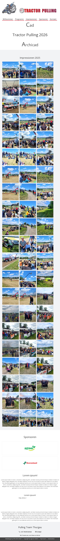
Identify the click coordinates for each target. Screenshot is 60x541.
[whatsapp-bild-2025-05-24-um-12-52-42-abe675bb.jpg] (28, 70)
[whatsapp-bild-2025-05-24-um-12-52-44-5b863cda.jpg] (45, 209)
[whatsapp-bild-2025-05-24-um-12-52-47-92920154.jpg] (45, 331)
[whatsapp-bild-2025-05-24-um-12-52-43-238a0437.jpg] (28, 139)
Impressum (43, 539)
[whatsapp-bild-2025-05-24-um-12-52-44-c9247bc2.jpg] (28, 261)
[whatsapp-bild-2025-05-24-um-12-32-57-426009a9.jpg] (28, 174)
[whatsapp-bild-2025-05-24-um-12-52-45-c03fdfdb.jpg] (28, 418)
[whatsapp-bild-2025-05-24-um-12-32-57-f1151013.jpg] (45, 191)
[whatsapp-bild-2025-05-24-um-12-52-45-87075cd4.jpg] (45, 348)
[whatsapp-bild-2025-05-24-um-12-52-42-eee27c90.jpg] (28, 279)
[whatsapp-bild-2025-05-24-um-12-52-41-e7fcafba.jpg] (45, 87)
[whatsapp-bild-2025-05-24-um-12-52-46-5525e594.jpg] (28, 331)
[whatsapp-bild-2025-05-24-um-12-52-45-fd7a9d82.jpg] (45, 383)
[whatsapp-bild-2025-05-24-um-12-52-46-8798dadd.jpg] (10, 331)
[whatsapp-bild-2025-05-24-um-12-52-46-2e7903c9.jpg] (28, 383)
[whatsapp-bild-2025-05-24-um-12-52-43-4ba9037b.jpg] (45, 261)
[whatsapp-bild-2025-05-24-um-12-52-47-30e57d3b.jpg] (10, 348)
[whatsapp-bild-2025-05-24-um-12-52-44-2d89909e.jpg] (45, 157)
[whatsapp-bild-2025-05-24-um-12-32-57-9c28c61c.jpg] (10, 191)
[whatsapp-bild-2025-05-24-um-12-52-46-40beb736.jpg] (10, 418)
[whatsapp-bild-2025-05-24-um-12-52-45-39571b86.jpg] (10, 366)
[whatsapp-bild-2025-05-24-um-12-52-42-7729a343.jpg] (45, 70)
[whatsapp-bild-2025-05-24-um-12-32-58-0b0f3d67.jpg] (28, 104)
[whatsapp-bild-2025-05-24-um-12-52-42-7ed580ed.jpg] (10, 87)
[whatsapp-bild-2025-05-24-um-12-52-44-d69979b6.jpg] (28, 244)
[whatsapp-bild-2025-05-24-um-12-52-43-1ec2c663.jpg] (10, 279)
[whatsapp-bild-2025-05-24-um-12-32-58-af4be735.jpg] (10, 104)
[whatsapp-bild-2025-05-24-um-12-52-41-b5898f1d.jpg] (45, 139)
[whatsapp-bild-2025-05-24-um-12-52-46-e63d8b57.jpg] (10, 383)
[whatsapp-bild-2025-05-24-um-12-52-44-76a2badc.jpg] (45, 279)
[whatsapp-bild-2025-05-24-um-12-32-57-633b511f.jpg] (10, 122)
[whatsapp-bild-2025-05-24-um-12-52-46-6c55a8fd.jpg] (10, 313)
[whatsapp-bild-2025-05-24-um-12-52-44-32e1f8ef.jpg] (28, 209)
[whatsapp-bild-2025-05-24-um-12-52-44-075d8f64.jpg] (45, 226)
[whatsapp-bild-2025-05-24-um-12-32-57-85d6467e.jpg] (45, 122)
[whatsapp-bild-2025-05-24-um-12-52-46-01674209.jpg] (28, 348)
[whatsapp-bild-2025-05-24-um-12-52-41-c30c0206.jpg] (10, 70)
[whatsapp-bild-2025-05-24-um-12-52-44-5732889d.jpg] (10, 244)
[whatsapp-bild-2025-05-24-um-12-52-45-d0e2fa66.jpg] (10, 401)
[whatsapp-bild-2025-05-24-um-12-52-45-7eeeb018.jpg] (45, 418)
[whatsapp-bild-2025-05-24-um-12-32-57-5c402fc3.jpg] (28, 122)
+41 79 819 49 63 (26, 532)
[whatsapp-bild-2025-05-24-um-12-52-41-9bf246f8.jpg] (10, 209)
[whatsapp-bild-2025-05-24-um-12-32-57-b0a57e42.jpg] (45, 104)
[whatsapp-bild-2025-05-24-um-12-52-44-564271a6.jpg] (28, 226)
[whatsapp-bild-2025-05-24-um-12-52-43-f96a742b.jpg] (10, 174)
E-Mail (39, 532)
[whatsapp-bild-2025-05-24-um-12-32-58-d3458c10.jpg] (10, 157)
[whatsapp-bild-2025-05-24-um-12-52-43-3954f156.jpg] (10, 296)
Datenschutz (51, 539)
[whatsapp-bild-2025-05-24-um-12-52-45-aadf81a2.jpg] (45, 401)
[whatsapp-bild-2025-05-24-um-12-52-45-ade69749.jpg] (28, 401)
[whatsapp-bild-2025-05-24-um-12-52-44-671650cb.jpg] (28, 157)
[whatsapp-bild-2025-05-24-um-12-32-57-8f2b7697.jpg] (10, 139)
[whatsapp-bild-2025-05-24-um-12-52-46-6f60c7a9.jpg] (45, 296)
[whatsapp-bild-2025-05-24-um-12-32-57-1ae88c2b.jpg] (28, 191)
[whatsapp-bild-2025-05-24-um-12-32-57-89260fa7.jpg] (45, 174)
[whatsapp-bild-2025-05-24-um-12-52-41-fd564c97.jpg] (28, 87)
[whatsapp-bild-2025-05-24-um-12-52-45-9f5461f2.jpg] (28, 366)
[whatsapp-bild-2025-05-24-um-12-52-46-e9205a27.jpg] (45, 366)
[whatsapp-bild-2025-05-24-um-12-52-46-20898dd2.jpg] (45, 313)
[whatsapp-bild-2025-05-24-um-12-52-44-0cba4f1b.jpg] (10, 226)
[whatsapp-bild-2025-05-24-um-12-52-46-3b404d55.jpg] (28, 313)
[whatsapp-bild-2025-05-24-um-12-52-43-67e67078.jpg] (28, 296)
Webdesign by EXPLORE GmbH (13, 539)
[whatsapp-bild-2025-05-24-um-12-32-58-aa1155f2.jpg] (10, 261)
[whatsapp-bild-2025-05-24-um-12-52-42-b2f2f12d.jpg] (45, 244)
